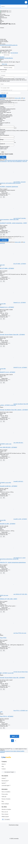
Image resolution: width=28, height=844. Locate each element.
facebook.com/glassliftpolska (6, 58)
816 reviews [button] (2, 14)
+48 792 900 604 (14, 52)
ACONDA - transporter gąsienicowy (9, 186)
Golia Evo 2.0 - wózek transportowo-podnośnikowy (13, 562)
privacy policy (18, 98)
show (2, 151)
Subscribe (4, 240)
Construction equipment (5, 751)
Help (3, 766)
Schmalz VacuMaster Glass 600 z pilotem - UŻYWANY (14, 409)
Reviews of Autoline (6, 799)
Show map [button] (4, 64)
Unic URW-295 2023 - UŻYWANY (8, 447)
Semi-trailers (14, 751)
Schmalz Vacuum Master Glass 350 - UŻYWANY (12, 677)
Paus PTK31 (3, 637)
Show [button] (9, 52)
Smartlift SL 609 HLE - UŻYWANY (8, 486)
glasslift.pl (2, 56)
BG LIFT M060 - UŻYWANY (7, 268)
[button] (26, 2)
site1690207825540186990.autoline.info (8, 45)
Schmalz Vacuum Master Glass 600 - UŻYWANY (12, 334)
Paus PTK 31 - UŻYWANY (6, 716)
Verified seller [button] (3, 39)
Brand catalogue (5, 803)
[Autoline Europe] (9, 2)
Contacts (4, 768)
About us (4, 764)
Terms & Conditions (6, 791)
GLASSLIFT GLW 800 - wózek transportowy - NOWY (13, 223)
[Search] (26, 6)
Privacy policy (5, 794)
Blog (3, 801)
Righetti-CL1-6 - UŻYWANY (7, 307)
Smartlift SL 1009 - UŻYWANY (7, 523)
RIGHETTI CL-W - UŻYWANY (7, 372)
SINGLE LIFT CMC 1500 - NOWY (8, 599)
